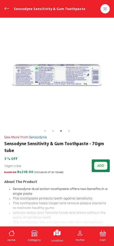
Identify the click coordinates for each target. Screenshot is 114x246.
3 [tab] (61, 131)
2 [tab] (53, 131)
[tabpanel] (57, 74)
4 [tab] (69, 131)
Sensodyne (25, 137)
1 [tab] (45, 131)
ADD (100, 165)
